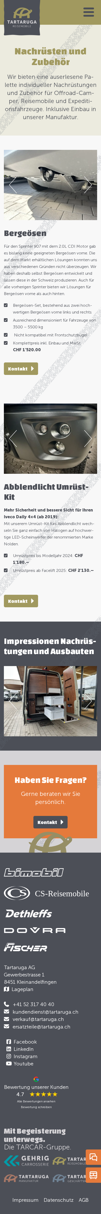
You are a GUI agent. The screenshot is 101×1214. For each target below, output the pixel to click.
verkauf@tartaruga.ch (38, 1019)
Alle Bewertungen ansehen (36, 1101)
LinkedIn (24, 1049)
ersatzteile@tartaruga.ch (41, 1027)
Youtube (23, 1063)
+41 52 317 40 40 (33, 1004)
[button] (88, 12)
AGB (84, 1200)
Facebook (25, 1042)
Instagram (26, 1056)
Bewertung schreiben (36, 1107)
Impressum (25, 1200)
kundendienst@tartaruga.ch (45, 1012)
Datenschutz (59, 1200)
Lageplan (22, 989)
